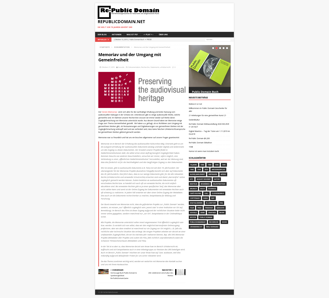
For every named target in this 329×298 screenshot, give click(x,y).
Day (212, 209)
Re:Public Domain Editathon (200, 153)
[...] (226, 99)
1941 (224, 176)
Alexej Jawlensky (197, 185)
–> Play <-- (148, 34)
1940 (216, 176)
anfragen (212, 185)
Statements (154, 67)
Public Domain (206, 228)
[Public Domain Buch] (210, 66)
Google (193, 223)
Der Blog (102, 34)
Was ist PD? (132, 34)
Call (206, 204)
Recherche (145, 67)
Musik (221, 223)
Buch (202, 199)
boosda (121, 67)
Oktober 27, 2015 (108, 67)
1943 (199, 180)
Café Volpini (195, 204)
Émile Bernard (212, 238)
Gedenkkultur (194, 130)
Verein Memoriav (109, 112)
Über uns (163, 34)
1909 (209, 176)
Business (212, 199)
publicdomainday (198, 233)
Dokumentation (134, 67)
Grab (202, 223)
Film (192, 219)
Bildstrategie (219, 195)
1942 (192, 180)
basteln (193, 195)
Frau (199, 219)
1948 (191, 158)
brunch (193, 199)
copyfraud (195, 209)
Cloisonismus (218, 204)
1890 (202, 176)
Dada (205, 209)
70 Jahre (193, 176)
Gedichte (220, 219)
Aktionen (116, 34)
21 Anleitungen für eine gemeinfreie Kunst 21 (207, 126)
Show (224, 233)
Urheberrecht (196, 238)
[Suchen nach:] (218, 39)
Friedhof (209, 219)
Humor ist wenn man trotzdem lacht (204, 162)
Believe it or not (195, 115)
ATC (191, 190)
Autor (217, 190)
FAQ (221, 214)
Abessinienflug (218, 180)
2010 (206, 180)
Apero (223, 185)
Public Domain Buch (205, 91)
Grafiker (212, 223)
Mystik (193, 228)
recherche (213, 233)
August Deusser (204, 190)
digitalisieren (196, 214)
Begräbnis (205, 195)
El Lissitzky (211, 214)
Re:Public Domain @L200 (199, 149)
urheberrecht (165, 67)
